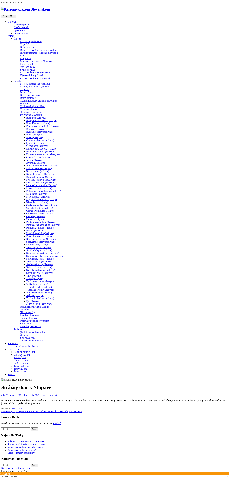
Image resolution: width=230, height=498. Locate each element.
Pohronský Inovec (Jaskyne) (40, 227)
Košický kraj (20, 357)
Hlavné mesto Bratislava (26, 346)
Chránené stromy (28, 109)
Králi (22, 55)
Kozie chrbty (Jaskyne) (37, 171)
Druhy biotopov (28, 98)
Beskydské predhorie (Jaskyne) (41, 120)
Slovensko (13, 343)
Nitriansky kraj (21, 360)
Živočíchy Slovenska (30, 326)
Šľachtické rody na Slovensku (35, 72)
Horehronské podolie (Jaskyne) (41, 148)
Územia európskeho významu (34, 320)
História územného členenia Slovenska (39, 52)
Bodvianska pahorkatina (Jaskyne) (43, 126)
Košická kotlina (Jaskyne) (39, 168)
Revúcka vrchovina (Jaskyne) (41, 239)
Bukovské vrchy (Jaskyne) (39, 131)
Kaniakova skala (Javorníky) (22, 450)
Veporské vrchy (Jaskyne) (39, 287)
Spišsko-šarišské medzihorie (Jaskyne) (45, 256)
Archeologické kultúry (31, 41)
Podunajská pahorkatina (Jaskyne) (43, 225)
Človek (17, 38)
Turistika (18, 329)
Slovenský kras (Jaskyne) (38, 247)
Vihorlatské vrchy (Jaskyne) (40, 289)
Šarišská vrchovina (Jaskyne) (40, 270)
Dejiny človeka (27, 47)
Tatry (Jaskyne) (33, 275)
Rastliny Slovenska (29, 315)
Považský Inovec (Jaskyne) (39, 236)
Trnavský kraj (20, 368)
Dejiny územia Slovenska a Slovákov (38, 50)
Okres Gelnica (18, 408)
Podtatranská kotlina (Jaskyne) (41, 222)
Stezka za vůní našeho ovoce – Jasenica (27, 444)
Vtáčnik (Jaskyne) (35, 295)
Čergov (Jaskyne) (35, 143)
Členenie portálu (22, 24)
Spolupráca (19, 30)
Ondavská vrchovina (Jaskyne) (41, 205)
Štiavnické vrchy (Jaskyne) (39, 272)
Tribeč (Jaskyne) (34, 278)
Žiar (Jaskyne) (33, 301)
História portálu (21, 27)
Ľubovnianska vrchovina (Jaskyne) (43, 191)
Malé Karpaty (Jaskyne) (38, 196)
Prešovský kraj (21, 363)
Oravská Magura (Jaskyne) (39, 208)
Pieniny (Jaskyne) (35, 219)
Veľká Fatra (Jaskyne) (37, 284)
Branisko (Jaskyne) (35, 129)
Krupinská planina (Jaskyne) (40, 177)
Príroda (17, 81)
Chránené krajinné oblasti (32, 106)
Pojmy (11, 35)
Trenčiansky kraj (22, 366)
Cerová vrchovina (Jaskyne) (40, 140)
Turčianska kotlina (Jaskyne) (40, 281)
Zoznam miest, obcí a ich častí (35, 78)
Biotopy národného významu (34, 86)
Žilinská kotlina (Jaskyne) (39, 304)
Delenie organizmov (30, 95)
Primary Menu (9, 16)
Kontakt (11, 374)
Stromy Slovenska (29, 318)
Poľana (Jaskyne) (34, 230)
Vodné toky (25, 323)
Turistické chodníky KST (32, 340)
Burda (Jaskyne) (34, 134)
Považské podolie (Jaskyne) (40, 233)
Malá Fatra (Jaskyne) (36, 193)
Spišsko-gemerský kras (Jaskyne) (42, 253)
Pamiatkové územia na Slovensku (36, 61)
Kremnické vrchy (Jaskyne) (40, 174)
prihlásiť (56, 423)
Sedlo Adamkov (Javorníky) (21, 452)
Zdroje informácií (22, 33)
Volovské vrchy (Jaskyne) (39, 292)
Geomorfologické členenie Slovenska (38, 100)
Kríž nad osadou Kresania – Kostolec (26, 441)
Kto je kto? (25, 58)
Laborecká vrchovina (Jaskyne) (41, 185)
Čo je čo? (24, 44)
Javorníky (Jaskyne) (36, 162)
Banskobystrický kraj (24, 351)
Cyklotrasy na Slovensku (32, 332)
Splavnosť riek (27, 337)
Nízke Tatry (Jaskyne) (37, 202)
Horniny (24, 103)
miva (3, 395)
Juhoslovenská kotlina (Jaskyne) (42, 165)
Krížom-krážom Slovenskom (15, 468)
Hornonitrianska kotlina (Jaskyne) (43, 154)
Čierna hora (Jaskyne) (37, 146)
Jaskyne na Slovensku (31, 114)
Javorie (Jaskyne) (34, 160)
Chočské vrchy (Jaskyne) (38, 157)
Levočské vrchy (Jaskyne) (39, 188)
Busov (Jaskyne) (34, 137)
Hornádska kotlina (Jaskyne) (40, 151)
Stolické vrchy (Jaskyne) (38, 261)
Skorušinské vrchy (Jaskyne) (40, 241)
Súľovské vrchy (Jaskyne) (39, 267)
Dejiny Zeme (26, 92)
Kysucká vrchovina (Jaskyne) (41, 179)
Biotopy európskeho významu (35, 83)
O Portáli (12, 21)
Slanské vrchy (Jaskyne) (38, 244)
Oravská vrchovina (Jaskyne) (40, 210)
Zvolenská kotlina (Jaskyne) (40, 298)
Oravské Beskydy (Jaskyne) (40, 213)
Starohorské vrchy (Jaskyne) (40, 258)
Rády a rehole (27, 64)
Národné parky (27, 312)
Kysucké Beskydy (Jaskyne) (40, 182)
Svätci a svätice (27, 69)
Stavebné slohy (27, 67)
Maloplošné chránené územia (34, 306)
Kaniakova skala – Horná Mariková (25, 447)
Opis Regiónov (15, 349)
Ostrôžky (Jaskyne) (35, 216)
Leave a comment (48, 395)
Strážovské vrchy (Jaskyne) (39, 264)
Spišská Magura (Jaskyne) (39, 250)
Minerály (24, 309)
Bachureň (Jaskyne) (36, 117)
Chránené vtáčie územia (32, 112)
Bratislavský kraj (22, 354)
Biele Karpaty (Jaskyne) (38, 123)
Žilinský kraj (20, 371)
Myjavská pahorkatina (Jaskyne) (42, 199)
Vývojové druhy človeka (32, 75)
